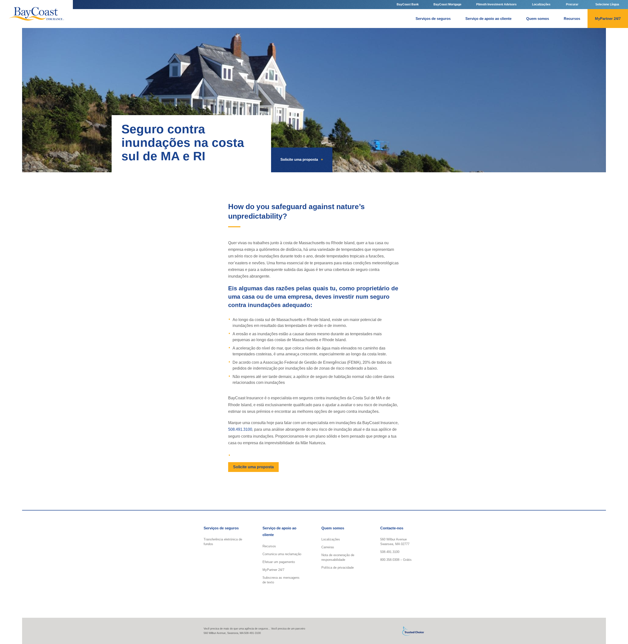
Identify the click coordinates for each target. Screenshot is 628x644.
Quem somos (332, 528)
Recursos (269, 546)
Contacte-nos (391, 528)
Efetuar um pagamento (278, 562)
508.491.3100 (240, 430)
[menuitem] (607, 4)
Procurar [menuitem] (571, 4)
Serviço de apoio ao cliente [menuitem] (488, 18)
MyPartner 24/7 (273, 569)
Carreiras (327, 547)
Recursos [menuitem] (572, 18)
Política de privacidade (337, 567)
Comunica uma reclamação (281, 554)
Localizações (330, 539)
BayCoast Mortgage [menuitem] (447, 4)
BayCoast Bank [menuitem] (408, 4)
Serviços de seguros (221, 528)
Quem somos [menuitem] (537, 18)
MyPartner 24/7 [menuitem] (608, 18)
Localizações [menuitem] (540, 4)
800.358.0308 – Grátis (396, 560)
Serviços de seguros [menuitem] (433, 18)
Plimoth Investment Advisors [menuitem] (496, 4)
